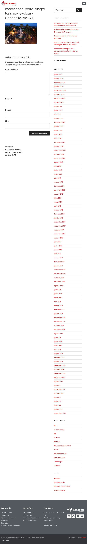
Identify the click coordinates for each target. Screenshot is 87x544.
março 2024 (58, 78)
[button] (84, 3)
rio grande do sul (60, 454)
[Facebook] (73, 516)
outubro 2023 (59, 94)
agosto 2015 (58, 333)
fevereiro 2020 (59, 142)
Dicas (56, 426)
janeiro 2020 (58, 146)
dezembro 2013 (59, 373)
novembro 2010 (60, 413)
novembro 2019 (60, 150)
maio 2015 (58, 345)
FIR (55, 434)
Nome (8, 99)
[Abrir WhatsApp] (82, 538)
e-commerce (59, 430)
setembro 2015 (59, 330)
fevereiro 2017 (59, 262)
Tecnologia (58, 462)
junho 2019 (58, 170)
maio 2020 (58, 134)
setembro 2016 (59, 282)
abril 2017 (57, 254)
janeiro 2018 (58, 218)
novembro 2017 (60, 226)
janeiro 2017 (58, 266)
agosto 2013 (58, 381)
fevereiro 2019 (59, 186)
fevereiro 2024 (59, 82)
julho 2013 (57, 385)
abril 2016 (57, 302)
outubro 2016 (59, 278)
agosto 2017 (58, 238)
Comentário (11, 70)
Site (7, 121)
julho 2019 (57, 166)
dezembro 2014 (60, 365)
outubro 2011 (58, 393)
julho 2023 (58, 106)
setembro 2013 (59, 377)
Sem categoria (59, 458)
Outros (56, 450)
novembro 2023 (60, 90)
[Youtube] (82, 516)
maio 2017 (58, 250)
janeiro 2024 (58, 86)
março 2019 (58, 182)
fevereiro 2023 (59, 122)
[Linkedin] (78, 516)
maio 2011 (57, 405)
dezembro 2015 (59, 318)
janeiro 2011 (58, 409)
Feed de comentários (62, 486)
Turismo (57, 466)
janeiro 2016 (58, 314)
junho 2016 (58, 294)
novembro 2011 (59, 389)
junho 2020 (58, 130)
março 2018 (58, 210)
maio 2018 (58, 202)
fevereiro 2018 (59, 214)
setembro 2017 (59, 234)
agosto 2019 (58, 162)
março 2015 (58, 353)
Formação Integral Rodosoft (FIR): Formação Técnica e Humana (66, 43)
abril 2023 (57, 114)
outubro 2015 (59, 326)
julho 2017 (57, 242)
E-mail (8, 110)
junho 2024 (58, 74)
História (57, 438)
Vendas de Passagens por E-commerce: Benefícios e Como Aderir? (66, 51)
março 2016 (58, 306)
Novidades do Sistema (62, 446)
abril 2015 (57, 349)
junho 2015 (58, 341)
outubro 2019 (59, 154)
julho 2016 (57, 290)
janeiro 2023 (58, 126)
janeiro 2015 (58, 361)
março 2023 (58, 118)
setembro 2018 (59, 190)
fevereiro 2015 (59, 357)
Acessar (57, 478)
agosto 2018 (58, 194)
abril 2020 (57, 138)
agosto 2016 (58, 286)
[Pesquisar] (79, 10)
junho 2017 (58, 246)
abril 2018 (57, 206)
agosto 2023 (58, 102)
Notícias (57, 442)
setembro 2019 (59, 158)
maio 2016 (58, 298)
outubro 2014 (59, 369)
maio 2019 (58, 174)
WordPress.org (59, 490)
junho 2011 (57, 401)
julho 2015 (57, 338)
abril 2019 (57, 178)
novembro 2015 (59, 322)
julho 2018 (57, 198)
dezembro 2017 (59, 222)
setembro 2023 (59, 98)
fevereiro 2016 (59, 310)
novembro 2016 (60, 274)
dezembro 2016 (59, 270)
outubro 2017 (59, 230)
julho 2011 (57, 397)
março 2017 (58, 258)
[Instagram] (69, 516)
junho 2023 (58, 110)
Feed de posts (59, 482)
